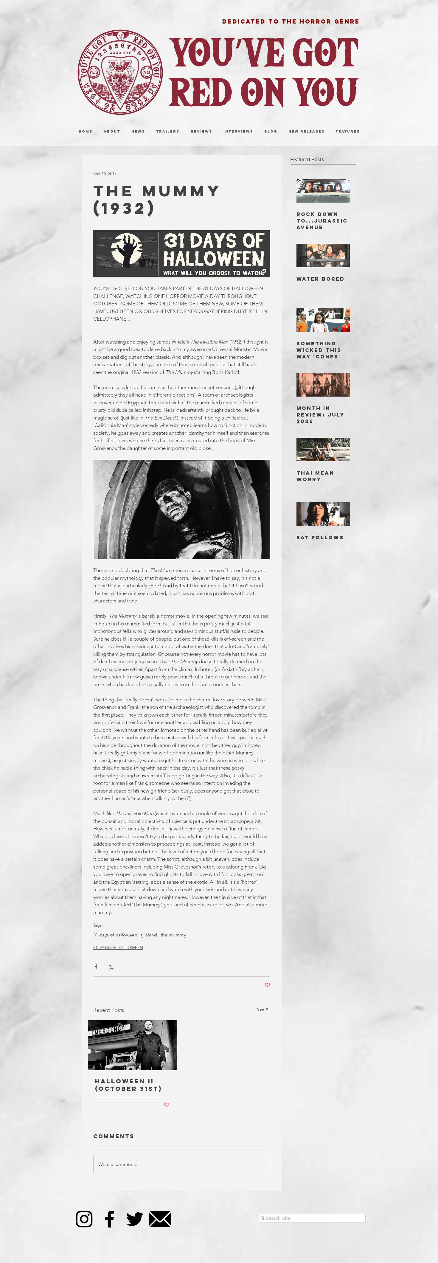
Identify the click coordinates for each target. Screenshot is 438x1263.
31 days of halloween (115, 935)
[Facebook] (109, 1219)
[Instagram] (84, 1219)
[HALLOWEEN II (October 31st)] (132, 1045)
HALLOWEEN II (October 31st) (128, 1084)
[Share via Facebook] (96, 967)
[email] (160, 1219)
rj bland (149, 935)
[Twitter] (135, 1219)
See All (263, 1009)
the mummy (173, 935)
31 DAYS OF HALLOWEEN (118, 947)
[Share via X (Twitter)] (111, 967)
